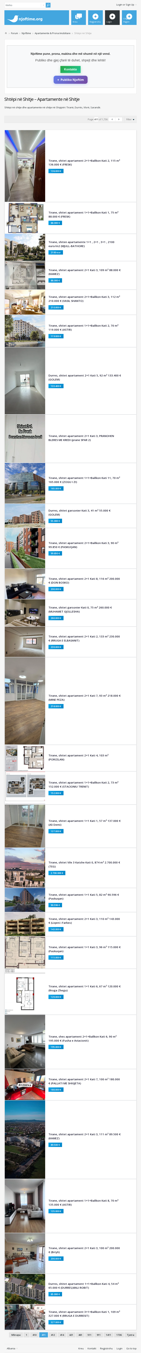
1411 (108, 1335)
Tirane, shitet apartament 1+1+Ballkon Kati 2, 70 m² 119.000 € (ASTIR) (83, 327)
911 (99, 1335)
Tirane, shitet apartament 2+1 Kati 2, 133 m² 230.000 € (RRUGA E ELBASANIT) (84, 638)
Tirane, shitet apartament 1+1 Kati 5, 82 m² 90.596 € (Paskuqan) (83, 896)
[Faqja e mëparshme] (112, 119)
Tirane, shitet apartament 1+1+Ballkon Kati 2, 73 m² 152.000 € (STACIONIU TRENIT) (83, 784)
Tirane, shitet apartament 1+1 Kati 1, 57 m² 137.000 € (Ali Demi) (84, 823)
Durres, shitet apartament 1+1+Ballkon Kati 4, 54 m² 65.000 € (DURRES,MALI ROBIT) (83, 1286)
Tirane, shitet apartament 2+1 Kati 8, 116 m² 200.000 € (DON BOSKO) (84, 580)
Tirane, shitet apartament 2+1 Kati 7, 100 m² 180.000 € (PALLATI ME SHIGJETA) (84, 1081)
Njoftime (26, 33)
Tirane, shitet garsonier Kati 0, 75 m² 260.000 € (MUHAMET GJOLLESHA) (80, 609)
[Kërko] (48, 5)
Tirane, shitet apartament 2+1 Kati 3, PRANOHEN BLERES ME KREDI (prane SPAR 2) (81, 438)
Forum (14, 33)
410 (34, 1335)
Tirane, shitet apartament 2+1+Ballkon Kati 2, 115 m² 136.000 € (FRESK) (84, 162)
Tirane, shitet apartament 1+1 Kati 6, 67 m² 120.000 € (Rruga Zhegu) (84, 988)
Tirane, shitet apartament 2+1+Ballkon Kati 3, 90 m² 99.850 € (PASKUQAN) (83, 545)
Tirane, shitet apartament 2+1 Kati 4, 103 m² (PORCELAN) (78, 757)
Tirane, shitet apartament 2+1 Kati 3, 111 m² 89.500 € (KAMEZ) (84, 1136)
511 (89, 1335)
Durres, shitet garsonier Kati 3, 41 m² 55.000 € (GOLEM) (79, 512)
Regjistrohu (106, 1348)
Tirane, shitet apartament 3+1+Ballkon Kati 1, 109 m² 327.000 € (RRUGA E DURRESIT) (84, 1314)
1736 (119, 1335)
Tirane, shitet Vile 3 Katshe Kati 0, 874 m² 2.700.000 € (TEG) (84, 864)
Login (119, 1348)
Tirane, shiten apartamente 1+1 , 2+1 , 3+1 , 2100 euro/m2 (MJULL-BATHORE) (81, 244)
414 (62, 1335)
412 (53, 1335)
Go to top (131, 1348)
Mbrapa (16, 1335)
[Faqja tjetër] (119, 119)
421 (71, 1335)
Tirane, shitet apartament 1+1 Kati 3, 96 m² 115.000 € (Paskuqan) (84, 949)
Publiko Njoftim (70, 80)
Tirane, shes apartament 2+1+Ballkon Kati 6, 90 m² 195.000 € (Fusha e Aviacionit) (82, 1038)
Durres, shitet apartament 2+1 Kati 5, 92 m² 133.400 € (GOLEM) (84, 377)
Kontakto (70, 69)
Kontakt (92, 1348)
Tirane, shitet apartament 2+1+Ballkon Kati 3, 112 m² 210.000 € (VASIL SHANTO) (84, 299)
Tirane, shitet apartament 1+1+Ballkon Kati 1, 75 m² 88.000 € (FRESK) (83, 214)
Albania (11, 1348)
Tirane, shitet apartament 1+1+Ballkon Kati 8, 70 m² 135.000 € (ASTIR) (83, 1202)
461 (80, 1335)
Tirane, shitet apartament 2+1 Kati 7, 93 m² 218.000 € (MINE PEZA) (84, 697)
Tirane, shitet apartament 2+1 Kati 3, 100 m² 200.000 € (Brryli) (84, 1250)
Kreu (81, 1348)
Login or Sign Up (125, 4)
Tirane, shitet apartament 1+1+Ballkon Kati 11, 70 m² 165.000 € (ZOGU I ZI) (84, 480)
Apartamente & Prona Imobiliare (52, 33)
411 (44, 1335)
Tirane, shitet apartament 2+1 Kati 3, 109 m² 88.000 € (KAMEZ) (84, 272)
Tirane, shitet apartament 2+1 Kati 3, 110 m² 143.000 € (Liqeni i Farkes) (84, 921)
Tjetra (130, 1335)
